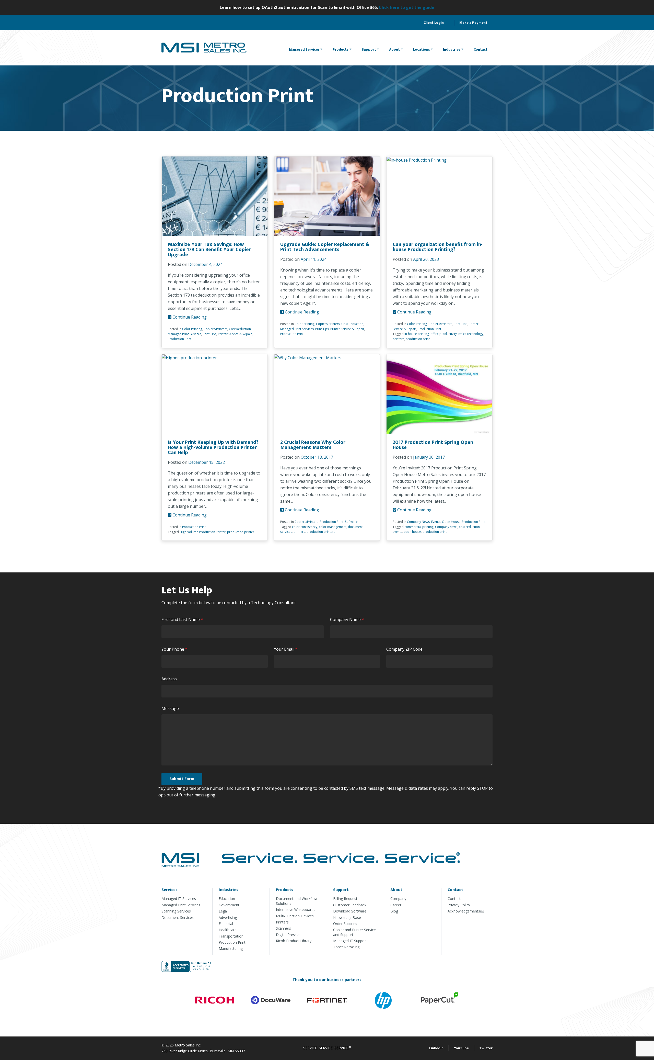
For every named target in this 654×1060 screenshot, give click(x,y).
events (397, 531)
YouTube (461, 1048)
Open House (451, 522)
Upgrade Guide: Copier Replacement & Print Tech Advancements (324, 247)
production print (418, 339)
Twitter (486, 1048)
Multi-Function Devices (295, 916)
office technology (470, 334)
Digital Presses (288, 934)
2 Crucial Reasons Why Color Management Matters (312, 445)
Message (170, 708)
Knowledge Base (347, 917)
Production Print (179, 339)
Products (340, 49)
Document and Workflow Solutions (297, 901)
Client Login (434, 23)
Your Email (287, 649)
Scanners (283, 928)
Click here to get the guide (406, 7)
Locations (421, 49)
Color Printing (192, 329)
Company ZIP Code (404, 649)
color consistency (304, 527)
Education (227, 898)
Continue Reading (189, 317)
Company (398, 898)
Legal (223, 911)
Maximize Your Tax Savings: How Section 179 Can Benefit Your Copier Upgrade (209, 249)
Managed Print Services (184, 334)
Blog (394, 911)
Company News (418, 522)
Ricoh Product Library (293, 940)
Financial (226, 923)
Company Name (348, 619)
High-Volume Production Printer (203, 532)
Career (395, 905)
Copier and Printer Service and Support (354, 932)
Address (169, 679)
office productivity (443, 334)
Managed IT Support (350, 940)
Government (229, 905)
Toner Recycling (346, 946)
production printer (240, 532)
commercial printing (419, 527)
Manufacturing (231, 948)
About (394, 49)
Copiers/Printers (215, 329)
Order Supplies (345, 923)
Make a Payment (473, 23)
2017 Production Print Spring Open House (433, 445)
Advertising (228, 917)
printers (398, 339)
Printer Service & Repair (235, 334)
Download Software (349, 911)
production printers (321, 531)
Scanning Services (176, 911)
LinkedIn (436, 1048)
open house (412, 531)
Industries (451, 49)
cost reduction (469, 527)
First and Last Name (183, 619)
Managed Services (304, 49)
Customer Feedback (349, 905)
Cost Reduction (240, 329)
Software (351, 522)
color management (332, 527)
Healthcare (228, 929)
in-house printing (416, 334)
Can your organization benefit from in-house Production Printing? (438, 247)
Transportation (231, 936)
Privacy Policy (459, 905)
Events (435, 522)
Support (369, 49)
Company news (446, 527)
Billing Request (345, 898)
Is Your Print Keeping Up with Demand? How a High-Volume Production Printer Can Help (213, 447)
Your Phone (175, 649)
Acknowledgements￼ (466, 911)
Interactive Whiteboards (295, 909)
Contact (480, 49)
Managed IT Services (178, 898)
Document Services (177, 917)
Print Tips (209, 334)
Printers (282, 922)
